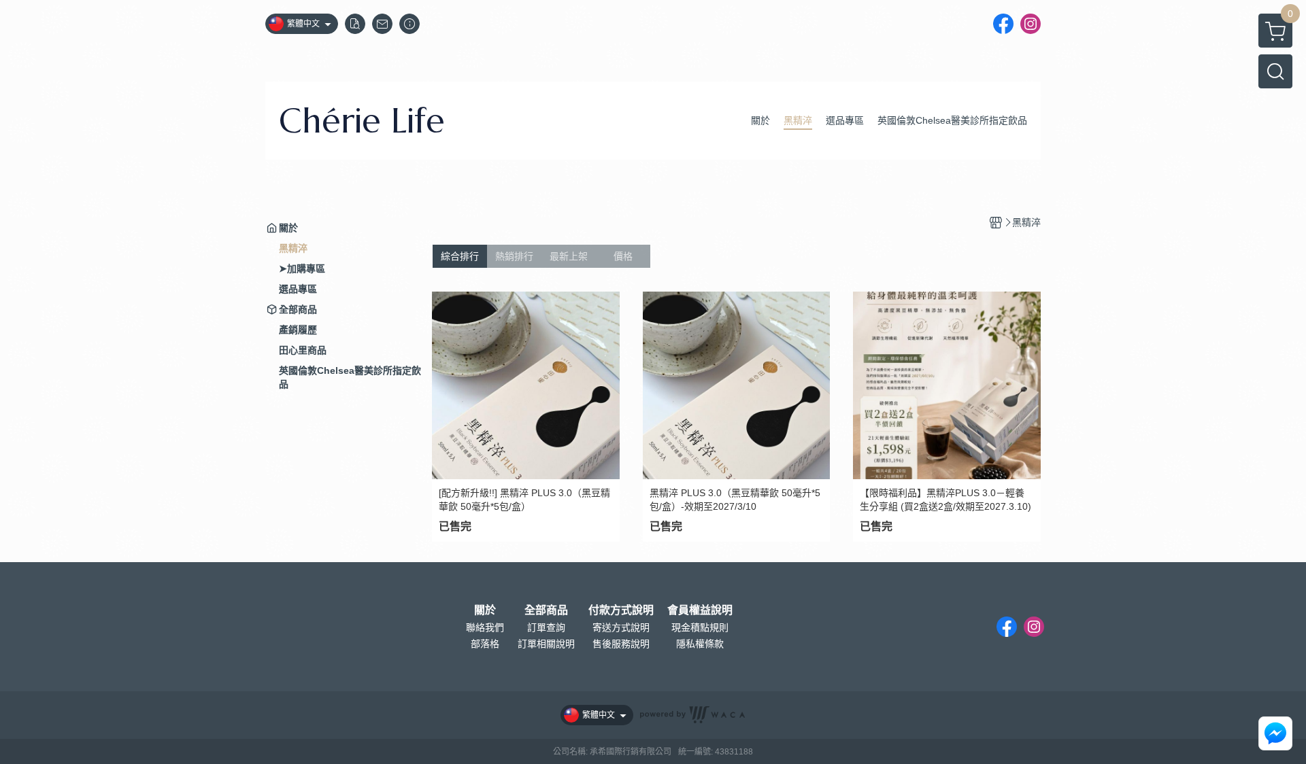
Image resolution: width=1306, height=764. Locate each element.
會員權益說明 (700, 610)
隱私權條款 (700, 643)
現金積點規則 (700, 627)
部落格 (485, 643)
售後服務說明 (621, 643)
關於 (485, 610)
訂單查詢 (546, 627)
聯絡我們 (485, 627)
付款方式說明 (621, 610)
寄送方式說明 (621, 627)
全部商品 (546, 610)
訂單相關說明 (546, 643)
